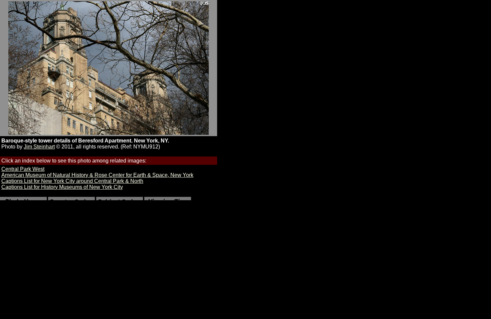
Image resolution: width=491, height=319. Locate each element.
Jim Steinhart (39, 146)
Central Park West (22, 169)
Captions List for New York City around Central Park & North (72, 181)
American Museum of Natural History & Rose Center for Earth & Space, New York (97, 175)
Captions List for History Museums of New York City (62, 187)
